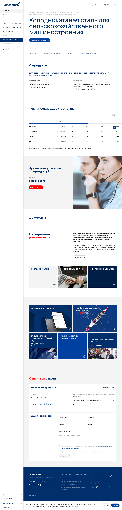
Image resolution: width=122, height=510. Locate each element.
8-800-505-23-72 (37, 181)
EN (35, 495)
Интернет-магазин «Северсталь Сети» (73, 474)
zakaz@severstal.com (41, 404)
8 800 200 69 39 (38, 397)
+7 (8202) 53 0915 (39, 481)
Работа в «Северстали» (68, 478)
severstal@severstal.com (42, 485)
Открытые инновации (67, 484)
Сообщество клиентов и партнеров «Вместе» (72, 488)
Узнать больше (73, 506)
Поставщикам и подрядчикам (70, 481)
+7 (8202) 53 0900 (35, 475)
